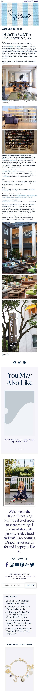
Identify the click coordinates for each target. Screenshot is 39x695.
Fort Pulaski (29, 197)
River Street (13, 160)
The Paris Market (9, 190)
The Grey (6, 176)
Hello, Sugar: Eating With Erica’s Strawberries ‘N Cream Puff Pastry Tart (18, 614)
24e (17, 190)
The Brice (9, 50)
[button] (2, 1)
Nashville (19, 46)
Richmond (11, 46)
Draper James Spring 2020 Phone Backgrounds (18, 607)
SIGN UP (30, 585)
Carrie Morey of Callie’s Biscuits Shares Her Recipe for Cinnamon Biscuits (18, 623)
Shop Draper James (31, 1)
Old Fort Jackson (21, 197)
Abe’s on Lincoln (6, 201)
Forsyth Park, (14, 197)
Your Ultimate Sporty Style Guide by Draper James (19, 441)
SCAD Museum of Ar (21, 195)
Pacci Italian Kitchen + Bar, (8, 171)
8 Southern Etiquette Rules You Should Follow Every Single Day (19, 631)
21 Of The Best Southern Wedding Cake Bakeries (17, 601)
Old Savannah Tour (7, 158)
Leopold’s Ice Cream (22, 158)
